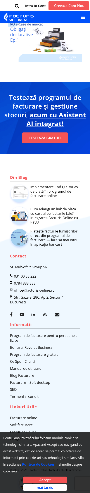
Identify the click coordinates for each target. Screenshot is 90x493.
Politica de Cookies (38, 464)
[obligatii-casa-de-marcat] (45, 36)
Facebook (12, 314)
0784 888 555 (24, 283)
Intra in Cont (35, 6)
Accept (45, 479)
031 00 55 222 (25, 276)
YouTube (22, 314)
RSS (45, 314)
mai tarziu (45, 487)
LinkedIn (34, 314)
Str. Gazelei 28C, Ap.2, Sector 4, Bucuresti (37, 300)
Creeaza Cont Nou (69, 5)
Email (57, 314)
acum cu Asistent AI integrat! (56, 119)
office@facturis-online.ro (34, 290)
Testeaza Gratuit (45, 138)
